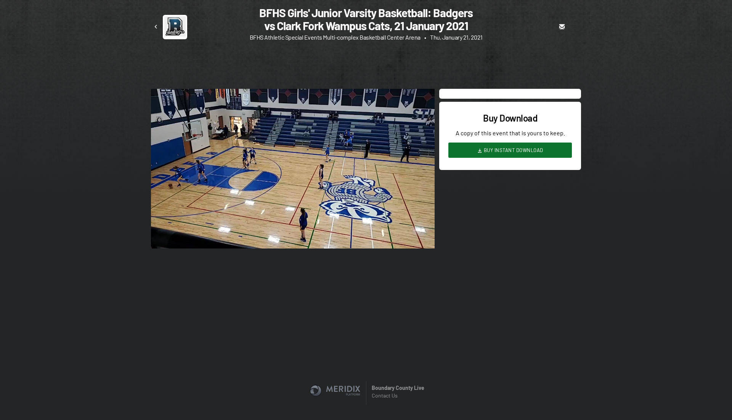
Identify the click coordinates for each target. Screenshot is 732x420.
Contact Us (385, 395)
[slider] (293, 221)
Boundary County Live (398, 388)
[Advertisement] (366, 67)
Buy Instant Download (512, 150)
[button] (295, 171)
